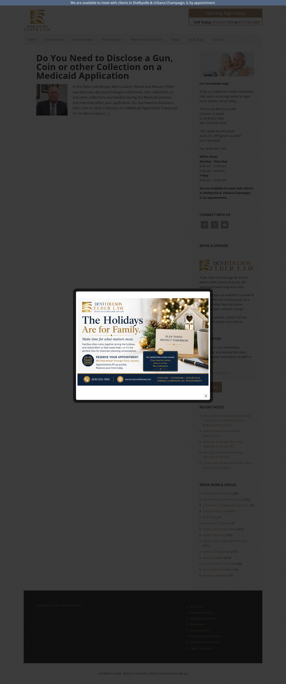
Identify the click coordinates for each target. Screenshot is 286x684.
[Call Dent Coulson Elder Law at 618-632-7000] (143, 342)
